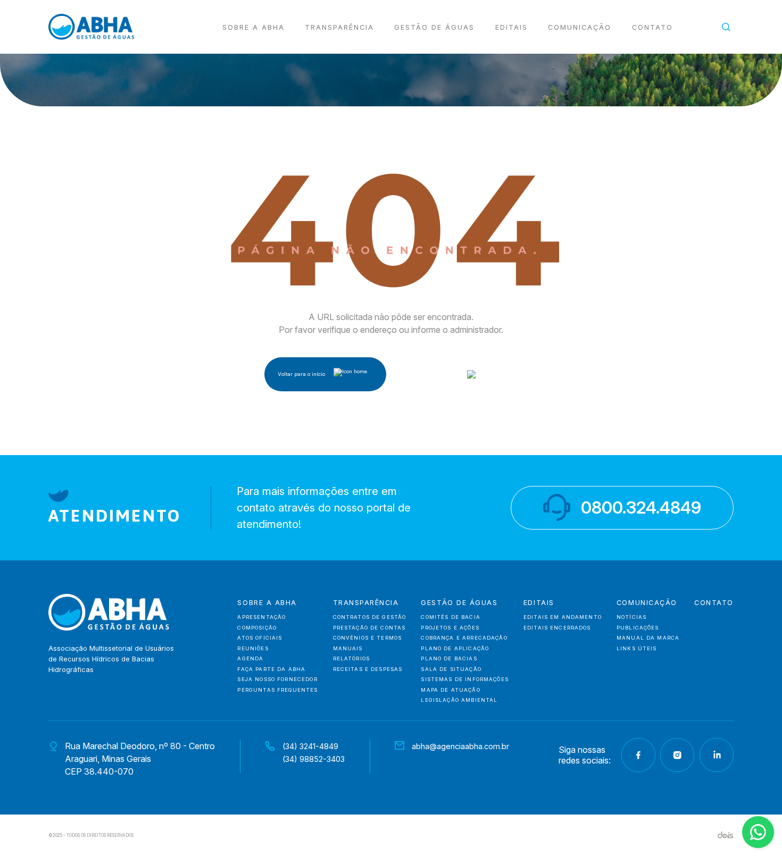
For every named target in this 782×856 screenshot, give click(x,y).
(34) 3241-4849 (310, 746)
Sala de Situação (451, 669)
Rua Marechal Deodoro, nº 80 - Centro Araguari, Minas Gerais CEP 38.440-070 (140, 759)
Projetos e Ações (450, 628)
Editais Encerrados (557, 628)
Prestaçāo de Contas (369, 628)
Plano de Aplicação (455, 648)
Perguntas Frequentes (277, 690)
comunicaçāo (647, 603)
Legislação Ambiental (459, 700)
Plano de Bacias (449, 658)
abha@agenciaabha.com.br (460, 746)
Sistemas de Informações (465, 679)
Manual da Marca (648, 638)
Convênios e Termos (367, 638)
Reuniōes (252, 648)
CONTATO (714, 603)
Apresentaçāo (261, 617)
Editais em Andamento (562, 617)
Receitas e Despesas (368, 669)
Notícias (631, 617)
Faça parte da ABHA (271, 669)
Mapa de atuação (450, 690)
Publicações (638, 628)
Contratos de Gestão (369, 617)
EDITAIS (511, 27)
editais (538, 603)
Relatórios (351, 658)
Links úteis (637, 648)
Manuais (348, 648)
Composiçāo (257, 628)
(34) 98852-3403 (313, 758)
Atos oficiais (259, 638)
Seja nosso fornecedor (277, 679)
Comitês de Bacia (450, 617)
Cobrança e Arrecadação (464, 638)
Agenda (250, 658)
